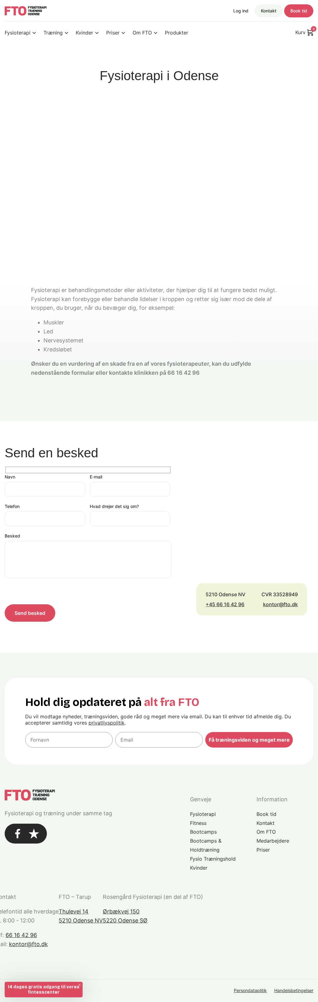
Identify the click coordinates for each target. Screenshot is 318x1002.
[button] (44, 989)
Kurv (304, 32)
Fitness (198, 823)
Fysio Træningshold (213, 859)
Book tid (298, 10)
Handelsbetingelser (293, 990)
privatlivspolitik (107, 723)
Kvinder (84, 33)
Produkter (176, 33)
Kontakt (268, 10)
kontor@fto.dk (280, 604)
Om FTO (142, 33)
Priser (113, 33)
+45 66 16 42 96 (225, 604)
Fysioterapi (17, 33)
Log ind (240, 10)
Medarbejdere (273, 841)
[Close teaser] (79, 985)
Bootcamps (203, 832)
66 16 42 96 (21, 935)
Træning (53, 33)
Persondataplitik (250, 990)
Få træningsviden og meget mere (249, 740)
